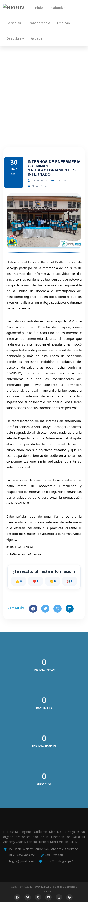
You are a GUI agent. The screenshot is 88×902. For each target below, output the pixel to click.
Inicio (38, 7)
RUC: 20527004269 (22, 855)
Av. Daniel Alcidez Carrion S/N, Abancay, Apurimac (43, 849)
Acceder (37, 38)
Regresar (49, 125)
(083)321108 (54, 855)
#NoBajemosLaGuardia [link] (23, 554)
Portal (34, 125)
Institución (58, 7)
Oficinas (63, 23)
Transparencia (39, 23)
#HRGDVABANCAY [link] (20, 547)
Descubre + (15, 38)
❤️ (35, 581)
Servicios (14, 23)
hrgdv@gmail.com (21, 861)
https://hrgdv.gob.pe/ (58, 861)
